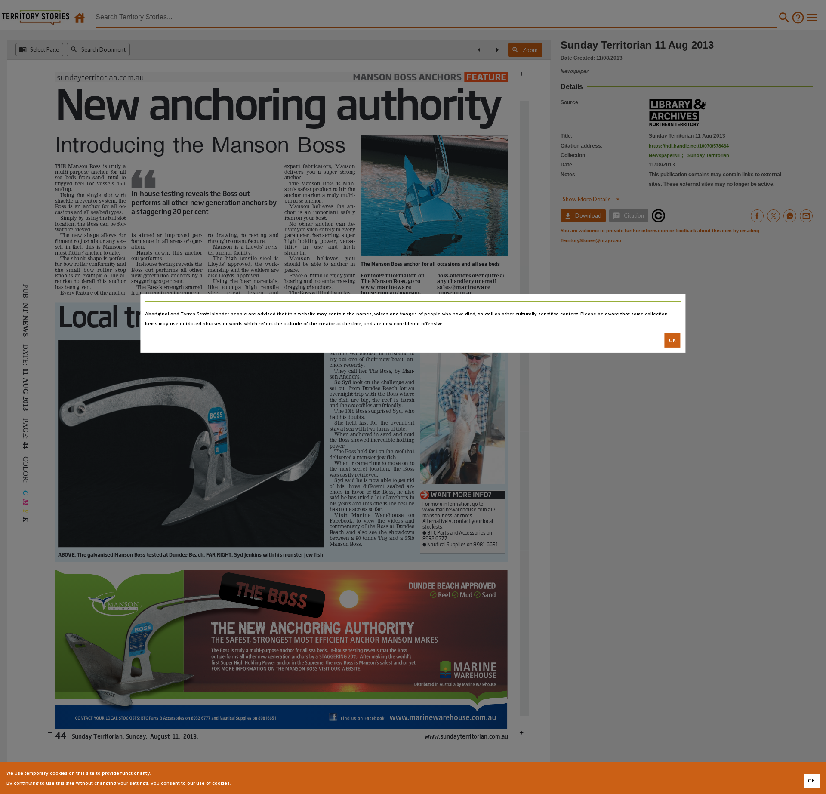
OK (672, 340)
